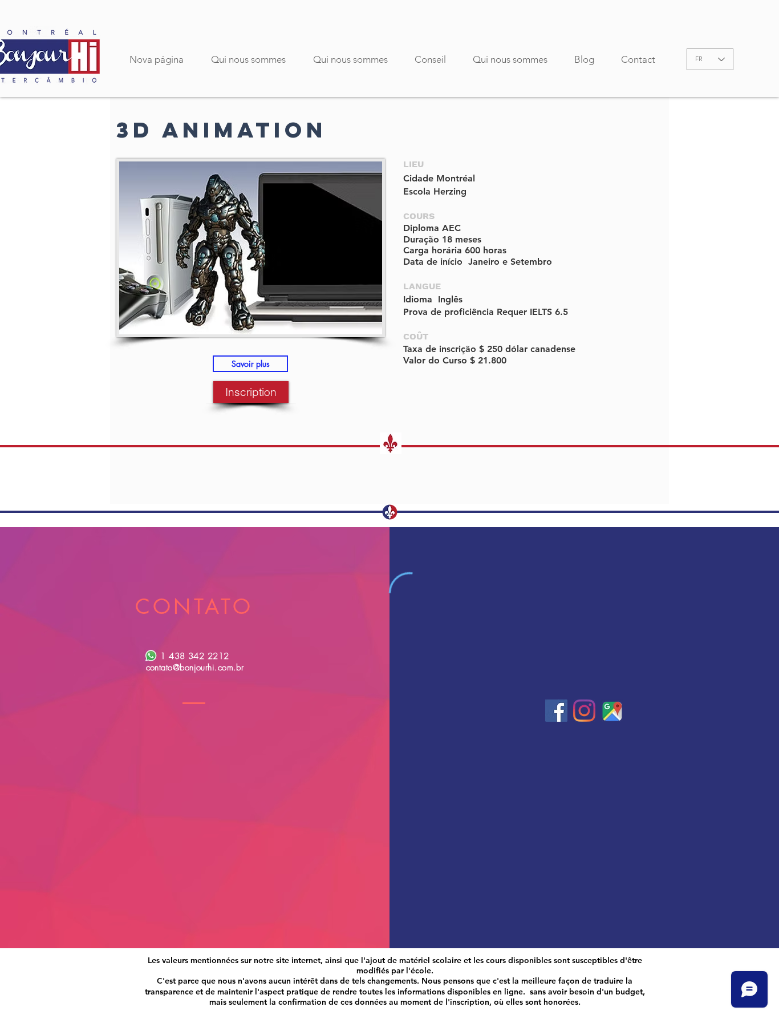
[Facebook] (556, 710)
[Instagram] (584, 710)
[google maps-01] (612, 710)
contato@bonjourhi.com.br (195, 667)
